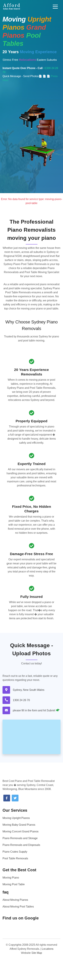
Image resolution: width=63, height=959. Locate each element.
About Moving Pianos (15, 899)
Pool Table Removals (15, 858)
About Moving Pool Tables (18, 906)
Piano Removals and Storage (20, 838)
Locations (47, 948)
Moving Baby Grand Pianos (19, 824)
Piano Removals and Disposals (21, 845)
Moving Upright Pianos (16, 818)
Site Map (36, 952)
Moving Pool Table (14, 884)
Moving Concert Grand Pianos (20, 831)
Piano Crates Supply (15, 851)
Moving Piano (11, 877)
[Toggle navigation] (55, 6)
